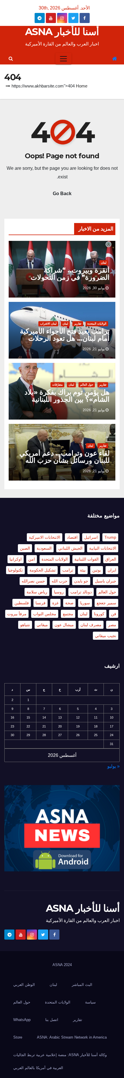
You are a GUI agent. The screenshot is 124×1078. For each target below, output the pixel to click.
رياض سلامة (37, 592)
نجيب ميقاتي (105, 635)
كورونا (99, 614)
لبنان (103, 262)
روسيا (59, 592)
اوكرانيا (16, 559)
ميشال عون (64, 624)
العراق (110, 559)
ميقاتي (42, 624)
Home (81, 85)
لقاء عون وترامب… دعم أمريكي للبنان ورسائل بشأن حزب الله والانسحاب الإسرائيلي (64, 460)
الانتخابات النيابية (102, 548)
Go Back (62, 193)
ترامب (67, 570)
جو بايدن (81, 581)
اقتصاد (72, 537)
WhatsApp (22, 1020)
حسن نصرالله (33, 581)
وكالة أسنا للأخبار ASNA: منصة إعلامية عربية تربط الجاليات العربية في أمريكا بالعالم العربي (60, 1061)
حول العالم (86, 384)
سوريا (85, 603)
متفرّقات (57, 384)
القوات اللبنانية (86, 559)
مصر (112, 624)
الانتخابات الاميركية (44, 537)
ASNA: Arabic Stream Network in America (72, 1037)
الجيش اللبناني (70, 548)
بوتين (96, 570)
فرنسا (40, 603)
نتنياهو (25, 624)
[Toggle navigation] (63, 58)
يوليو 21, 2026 (94, 349)
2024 (68, 965)
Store (17, 1037)
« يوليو (113, 766)
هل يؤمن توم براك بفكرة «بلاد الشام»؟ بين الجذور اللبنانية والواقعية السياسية (67, 399)
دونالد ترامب (81, 592)
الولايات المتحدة (96, 323)
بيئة (83, 570)
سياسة (90, 1002)
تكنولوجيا (15, 570)
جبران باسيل (105, 581)
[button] (10, 58)
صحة (69, 603)
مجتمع (68, 614)
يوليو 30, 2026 (94, 288)
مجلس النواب (44, 614)
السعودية (44, 548)
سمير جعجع (106, 603)
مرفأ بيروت (17, 614)
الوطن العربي (24, 984)
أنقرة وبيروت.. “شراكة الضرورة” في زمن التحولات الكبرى (70, 277)
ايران (112, 570)
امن (31, 559)
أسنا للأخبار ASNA (62, 32)
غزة (55, 603)
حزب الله (59, 581)
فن (113, 614)
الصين (25, 548)
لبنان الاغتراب (48, 323)
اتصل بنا (51, 1020)
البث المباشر (82, 984)
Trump (110, 537)
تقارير (77, 323)
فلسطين (21, 603)
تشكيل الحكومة (42, 570)
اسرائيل (91, 537)
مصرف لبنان (91, 624)
